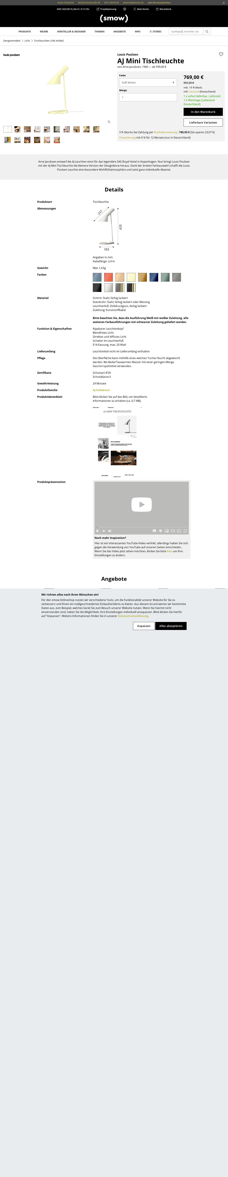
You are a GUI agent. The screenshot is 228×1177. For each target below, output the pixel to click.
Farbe (122, 75)
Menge (123, 90)
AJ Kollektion (101, 390)
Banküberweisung (165, 132)
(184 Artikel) (49, 40)
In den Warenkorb (203, 112)
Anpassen (143, 626)
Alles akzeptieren (170, 626)
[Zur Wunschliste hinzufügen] (221, 54)
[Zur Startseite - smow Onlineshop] (114, 18)
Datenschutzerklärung (133, 616)
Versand (194, 91)
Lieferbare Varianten (203, 122)
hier (169, 551)
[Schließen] (223, 3)
